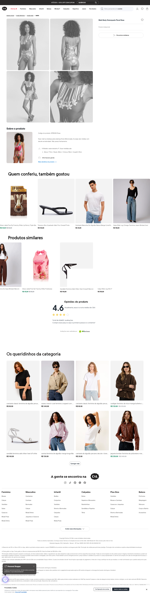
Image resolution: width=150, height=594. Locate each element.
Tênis (83, 512)
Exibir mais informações (73, 529)
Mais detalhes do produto (47, 162)
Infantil (41, 9)
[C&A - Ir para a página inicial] (4, 9)
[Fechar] (146, 589)
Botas (83, 496)
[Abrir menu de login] (137, 9)
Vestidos (4, 504)
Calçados (66, 9)
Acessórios (142, 512)
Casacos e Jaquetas (117, 504)
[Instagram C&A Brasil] (65, 482)
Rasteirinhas (86, 504)
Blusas (4, 496)
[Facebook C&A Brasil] (85, 482)
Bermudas (29, 504)
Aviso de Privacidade (21, 592)
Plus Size (114, 492)
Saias (3, 508)
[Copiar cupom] (96, 2)
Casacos (4, 512)
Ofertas (13, 9)
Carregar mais (75, 463)
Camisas (28, 500)
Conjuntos (57, 500)
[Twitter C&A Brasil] (80, 482)
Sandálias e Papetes (88, 508)
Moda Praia (5, 516)
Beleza (49, 9)
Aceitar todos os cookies (121, 589)
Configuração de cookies (102, 589)
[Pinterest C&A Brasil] (75, 482)
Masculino (32, 9)
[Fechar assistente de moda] (34, 566)
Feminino (23, 9)
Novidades (92, 9)
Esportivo (76, 9)
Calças (4, 500)
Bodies (56, 496)
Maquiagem (142, 500)
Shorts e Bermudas (60, 508)
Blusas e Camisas (116, 500)
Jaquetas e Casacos (32, 516)
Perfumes (142, 496)
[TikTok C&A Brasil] (70, 482)
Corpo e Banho (143, 508)
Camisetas (29, 496)
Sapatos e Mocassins (88, 500)
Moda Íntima (6, 521)
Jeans (84, 9)
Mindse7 (57, 9)
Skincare (141, 504)
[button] (116, 8)
